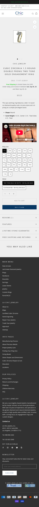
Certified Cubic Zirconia (10, 313)
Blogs (4, 310)
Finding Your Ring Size (9, 351)
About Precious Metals (9, 344)
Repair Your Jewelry (9, 320)
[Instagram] (7, 447)
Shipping (5, 385)
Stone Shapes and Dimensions (12, 357)
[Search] (33, 13)
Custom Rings (7, 292)
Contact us (6, 421)
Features (7, 224)
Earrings (5, 282)
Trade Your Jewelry (8, 323)
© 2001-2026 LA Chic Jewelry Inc (19, 483)
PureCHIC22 (6, 295)
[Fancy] (21, 447)
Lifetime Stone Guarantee (16, 231)
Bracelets (5, 279)
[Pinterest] (12, 447)
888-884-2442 (20, 6)
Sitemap (5, 330)
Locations (5, 367)
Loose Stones (6, 286)
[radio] (4, 151)
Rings (4, 272)
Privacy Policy (6, 379)
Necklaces (5, 276)
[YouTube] (17, 447)
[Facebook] (3, 447)
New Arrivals (6, 266)
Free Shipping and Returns (16, 237)
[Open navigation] (3, 13)
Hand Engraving (7, 317)
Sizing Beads (6, 354)
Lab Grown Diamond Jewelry (11, 269)
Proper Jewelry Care (9, 348)
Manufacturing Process (10, 341)
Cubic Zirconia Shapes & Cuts (12, 361)
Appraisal (5, 326)
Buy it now (19, 207)
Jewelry (4, 289)
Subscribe (9, 473)
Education (5, 364)
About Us (5, 307)
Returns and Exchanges (10, 382)
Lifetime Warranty (8, 388)
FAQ (3, 392)
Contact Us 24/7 (7, 6)
